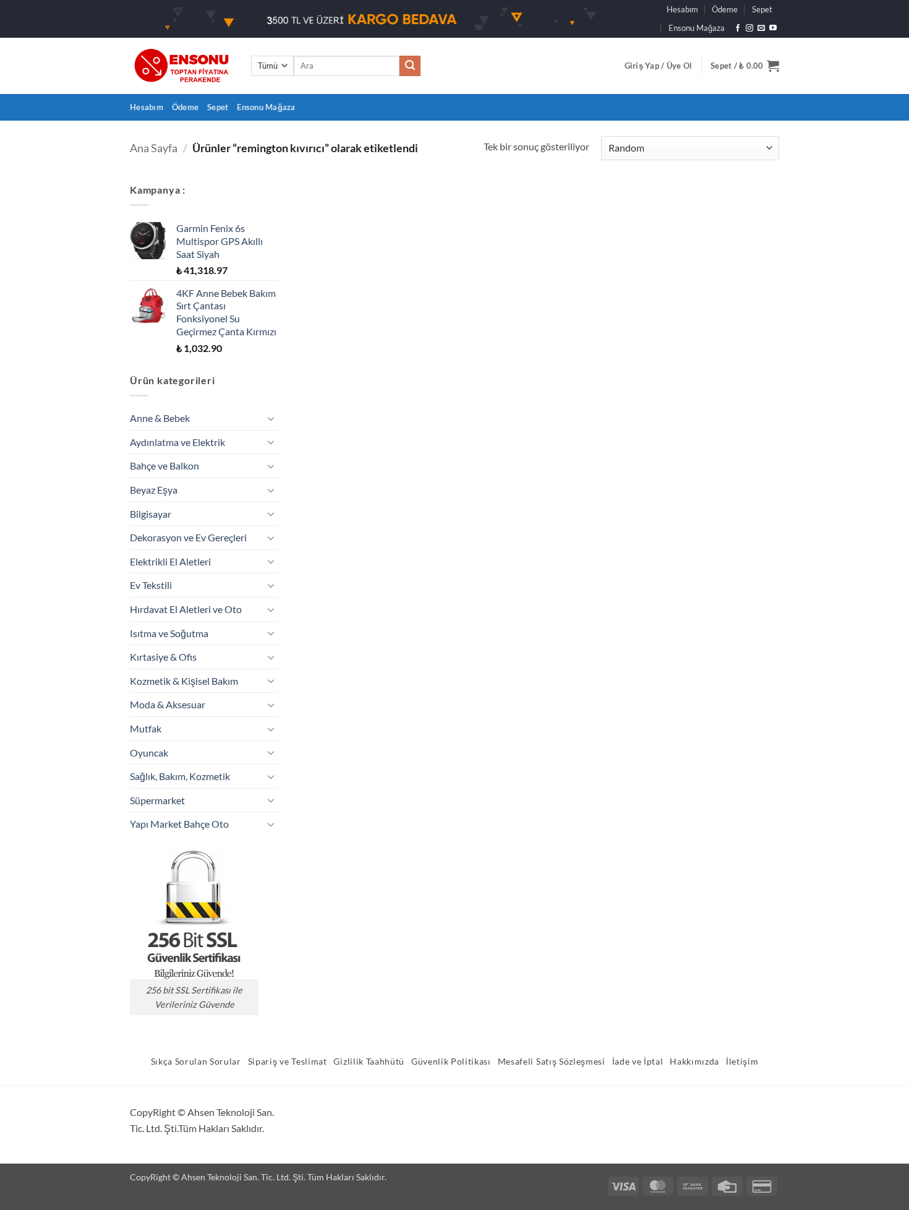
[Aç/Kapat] (270, 418)
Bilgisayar (150, 514)
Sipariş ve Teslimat (287, 1061)
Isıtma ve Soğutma (169, 633)
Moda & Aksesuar (167, 704)
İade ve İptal (638, 1061)
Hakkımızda (694, 1061)
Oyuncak (149, 752)
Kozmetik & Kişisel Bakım (184, 681)
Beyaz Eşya (153, 490)
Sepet (762, 9)
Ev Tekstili (151, 585)
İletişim (742, 1061)
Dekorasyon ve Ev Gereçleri (188, 537)
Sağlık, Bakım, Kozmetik (180, 776)
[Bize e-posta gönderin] (761, 28)
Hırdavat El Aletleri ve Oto (186, 609)
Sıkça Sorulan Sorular (196, 1061)
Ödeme (725, 9)
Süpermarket (157, 800)
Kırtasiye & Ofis (163, 657)
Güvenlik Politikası (451, 1061)
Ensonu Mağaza (696, 28)
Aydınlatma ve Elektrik (177, 442)
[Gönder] (409, 66)
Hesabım (682, 9)
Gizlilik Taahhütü (368, 1061)
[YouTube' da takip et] (773, 28)
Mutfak (145, 728)
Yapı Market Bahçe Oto (179, 824)
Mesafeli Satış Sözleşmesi (551, 1061)
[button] (659, 65)
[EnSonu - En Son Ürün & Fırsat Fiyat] (181, 66)
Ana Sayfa (153, 148)
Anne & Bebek (160, 418)
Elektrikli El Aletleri (170, 561)
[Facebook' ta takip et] (737, 28)
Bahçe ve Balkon (164, 465)
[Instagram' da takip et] (749, 28)
